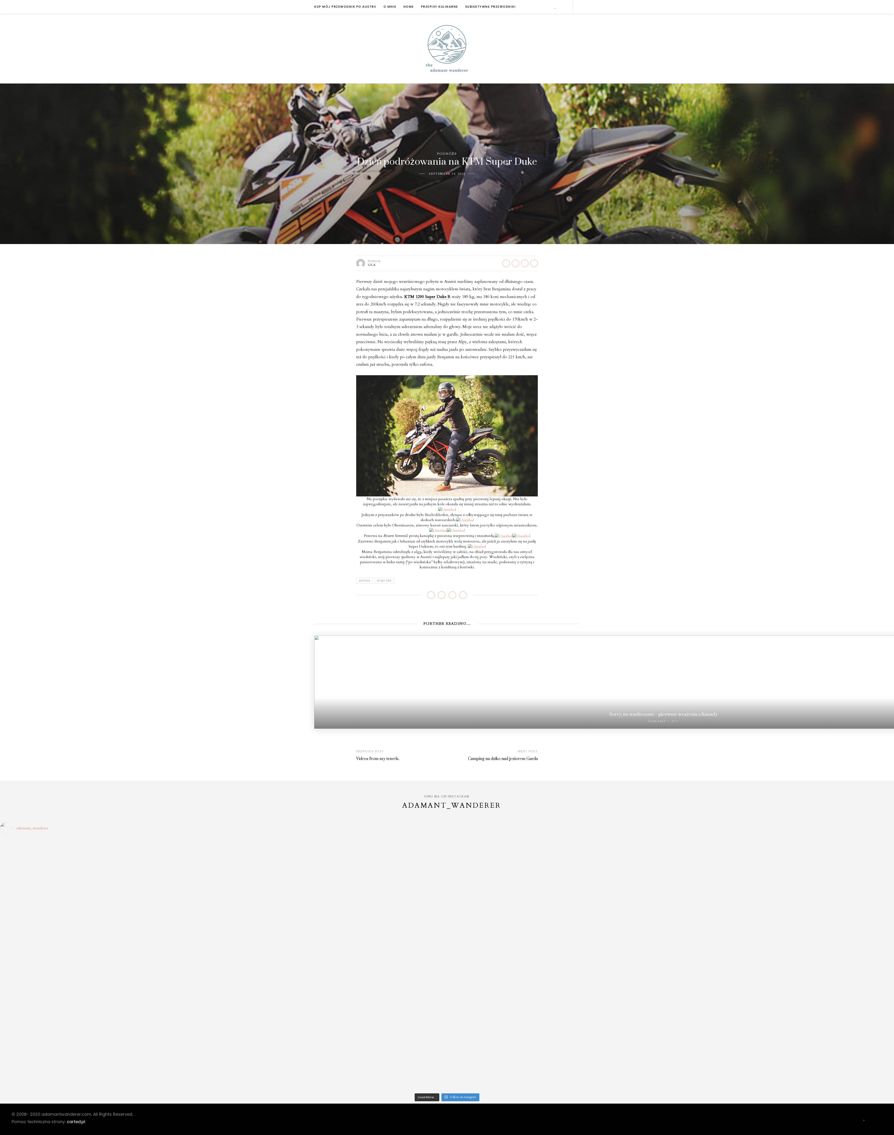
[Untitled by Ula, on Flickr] (447, 435)
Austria (364, 581)
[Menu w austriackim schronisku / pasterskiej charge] (111, 852)
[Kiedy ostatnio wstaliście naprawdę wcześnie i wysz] (111, 982)
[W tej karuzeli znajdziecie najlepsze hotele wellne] (111, 1063)
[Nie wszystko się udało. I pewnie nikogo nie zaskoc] (559, 1010)
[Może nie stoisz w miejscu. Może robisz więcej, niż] (111, 1007)
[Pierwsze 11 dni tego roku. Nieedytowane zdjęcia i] (335, 1007)
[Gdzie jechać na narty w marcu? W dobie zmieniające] (335, 982)
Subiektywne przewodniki (490, 6)
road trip (384, 581)
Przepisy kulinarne (439, 6)
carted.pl (76, 1122)
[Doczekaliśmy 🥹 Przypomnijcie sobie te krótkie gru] (111, 941)
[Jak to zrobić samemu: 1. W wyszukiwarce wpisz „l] (335, 857)
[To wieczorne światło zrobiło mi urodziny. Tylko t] (559, 969)
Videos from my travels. (378, 758)
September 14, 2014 (447, 174)
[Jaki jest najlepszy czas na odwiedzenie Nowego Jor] (559, 1048)
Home (408, 6)
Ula (372, 265)
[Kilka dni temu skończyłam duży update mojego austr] (559, 947)
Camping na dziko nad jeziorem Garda (503, 758)
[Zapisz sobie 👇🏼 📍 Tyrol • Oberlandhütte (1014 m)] (559, 883)
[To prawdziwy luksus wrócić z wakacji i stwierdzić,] (335, 944)
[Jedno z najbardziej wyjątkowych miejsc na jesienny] (335, 1048)
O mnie (389, 6)
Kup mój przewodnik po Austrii (345, 6)
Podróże (447, 153)
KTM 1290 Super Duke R (427, 297)
